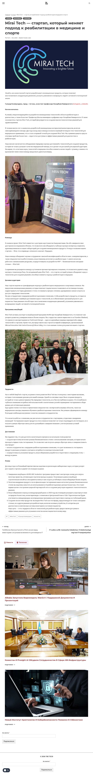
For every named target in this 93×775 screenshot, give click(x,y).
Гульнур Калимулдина (25, 516)
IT (7, 516)
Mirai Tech (13, 516)
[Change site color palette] (6, 770)
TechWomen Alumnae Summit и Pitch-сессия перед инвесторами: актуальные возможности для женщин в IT (22, 530)
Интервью (17, 18)
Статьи (13, 15)
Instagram (77, 104)
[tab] (8, 542)
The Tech (7, 38)
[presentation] (46, 571)
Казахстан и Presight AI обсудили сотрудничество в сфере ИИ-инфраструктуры (45, 660)
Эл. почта (6, 733)
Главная (7, 15)
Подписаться (9, 741)
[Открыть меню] (3, 3)
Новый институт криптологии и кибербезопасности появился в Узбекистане (44, 720)
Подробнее (10, 605)
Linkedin (85, 104)
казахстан (37, 516)
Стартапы (27, 18)
